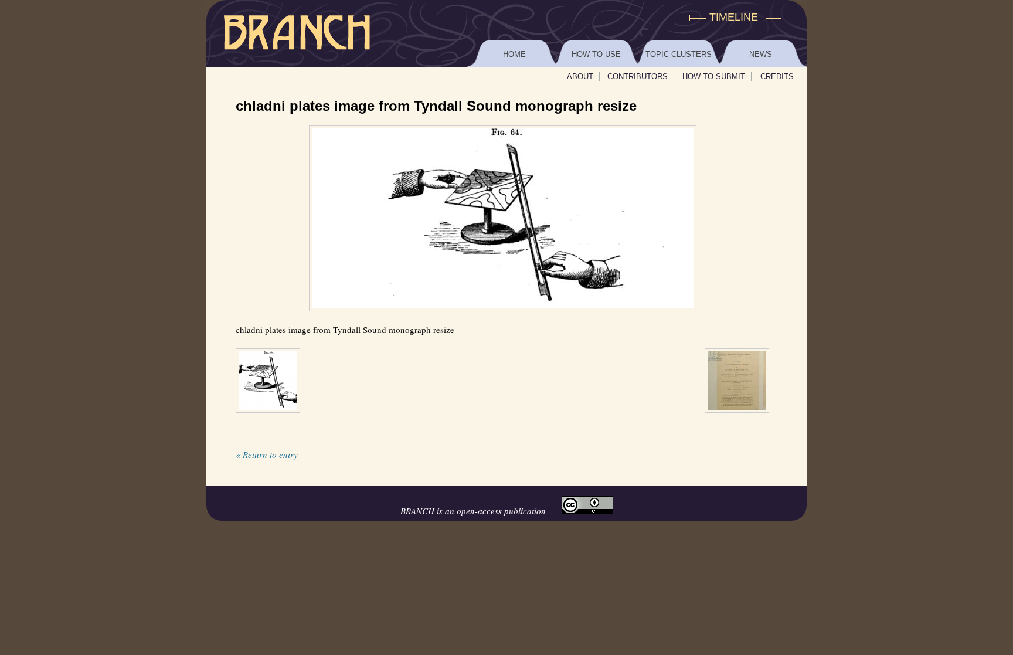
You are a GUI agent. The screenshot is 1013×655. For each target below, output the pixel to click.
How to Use (596, 54)
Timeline (733, 17)
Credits (777, 76)
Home (514, 54)
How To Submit (713, 76)
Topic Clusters (678, 54)
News (760, 54)
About (580, 76)
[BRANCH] (506, 17)
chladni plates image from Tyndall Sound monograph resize (436, 106)
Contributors (637, 76)
